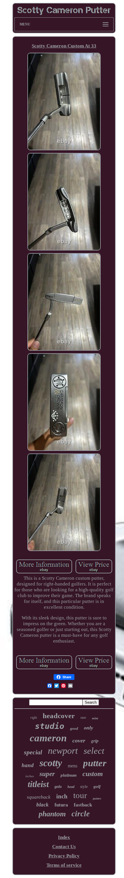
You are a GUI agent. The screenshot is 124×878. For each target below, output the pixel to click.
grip (95, 741)
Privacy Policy (64, 856)
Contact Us (64, 846)
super (47, 774)
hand (28, 765)
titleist (38, 784)
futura (61, 805)
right (33, 718)
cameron (48, 738)
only (88, 728)
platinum (69, 775)
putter (94, 763)
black (42, 805)
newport (63, 750)
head (70, 787)
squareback (38, 797)
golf (97, 786)
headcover (59, 716)
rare (83, 717)
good (74, 728)
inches (29, 776)
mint (95, 718)
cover (78, 740)
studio (49, 726)
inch (61, 796)
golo (58, 786)
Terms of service (64, 865)
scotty (51, 763)
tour (80, 795)
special (33, 752)
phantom (52, 814)
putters (97, 798)
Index (64, 837)
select (94, 751)
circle (81, 813)
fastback (83, 805)
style (84, 786)
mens (72, 765)
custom (92, 774)
